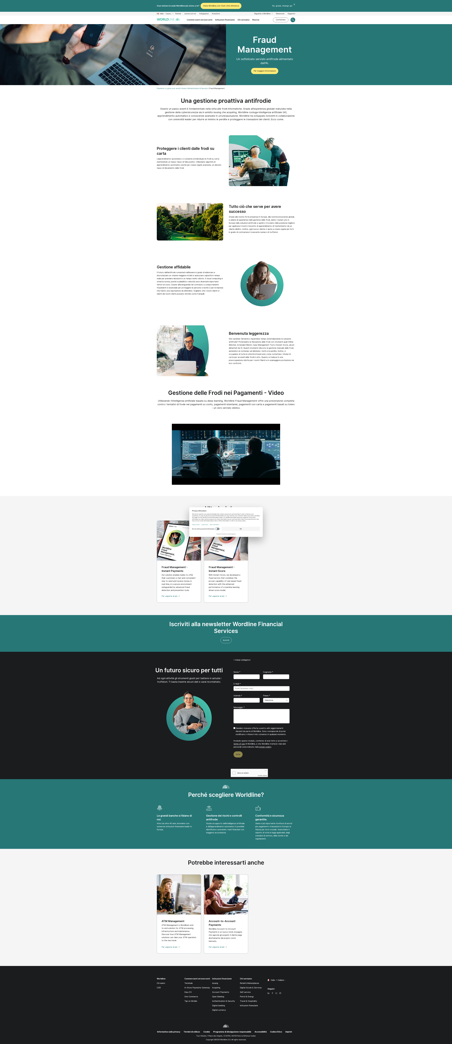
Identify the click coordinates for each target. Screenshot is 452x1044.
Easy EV (188, 992)
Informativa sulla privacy (168, 1032)
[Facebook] (272, 993)
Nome (237, 672)
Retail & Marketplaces (249, 983)
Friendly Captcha (262, 775)
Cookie (206, 1032)
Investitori (216, 14)
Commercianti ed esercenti (199, 20)
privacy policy (265, 747)
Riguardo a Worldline (262, 14)
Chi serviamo (244, 20)
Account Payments (220, 992)
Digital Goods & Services (251, 988)
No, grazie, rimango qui (282, 6)
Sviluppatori (204, 14)
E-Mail (237, 684)
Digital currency (219, 1010)
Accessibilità (261, 1032)
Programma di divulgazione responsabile (232, 1032)
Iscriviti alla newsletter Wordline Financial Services (226, 627)
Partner (178, 14)
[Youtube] (276, 993)
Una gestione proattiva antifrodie (226, 100)
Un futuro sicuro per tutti (189, 670)
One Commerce (191, 997)
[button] (226, 454)
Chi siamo (161, 983)
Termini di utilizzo (192, 1032)
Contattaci (280, 20)
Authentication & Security (223, 1001)
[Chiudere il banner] (294, 5)
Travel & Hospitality (248, 1001)
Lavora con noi (190, 14)
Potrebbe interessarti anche (226, 862)
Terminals (188, 983)
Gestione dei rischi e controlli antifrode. (224, 817)
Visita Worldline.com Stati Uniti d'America (221, 6)
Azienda (238, 696)
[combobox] (276, 700)
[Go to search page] (293, 20)
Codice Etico (276, 1032)
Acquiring (216, 988)
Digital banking (218, 1005)
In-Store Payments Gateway (197, 988)
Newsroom (280, 14)
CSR (159, 988)
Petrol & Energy (247, 997)
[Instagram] (280, 993)
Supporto (291, 14)
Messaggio (239, 707)
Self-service (245, 992)
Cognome (268, 672)
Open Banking (218, 997)
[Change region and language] (285, 980)
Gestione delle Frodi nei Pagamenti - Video (226, 392)
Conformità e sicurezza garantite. (269, 817)
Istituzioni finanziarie (225, 20)
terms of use (239, 744)
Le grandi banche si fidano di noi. (174, 817)
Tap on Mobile (190, 1001)
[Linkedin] (268, 993)
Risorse (255, 20)
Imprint (288, 1032)
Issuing (215, 983)
